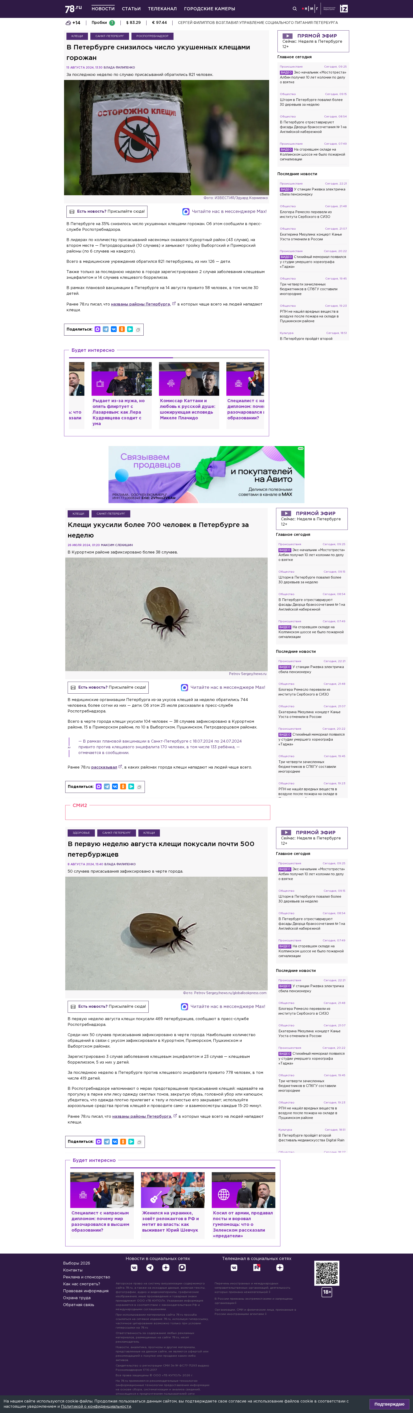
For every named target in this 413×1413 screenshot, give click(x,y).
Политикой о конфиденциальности (96, 1406)
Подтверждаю (389, 1404)
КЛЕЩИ (77, 36)
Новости (103, 9)
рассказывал (104, 767)
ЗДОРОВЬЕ (81, 833)
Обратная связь (78, 1305)
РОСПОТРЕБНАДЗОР (152, 36)
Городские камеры (209, 9)
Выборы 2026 (76, 1263)
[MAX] (97, 329)
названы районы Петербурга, (141, 304)
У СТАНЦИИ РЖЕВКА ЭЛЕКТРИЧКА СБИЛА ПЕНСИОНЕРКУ (231, 22)
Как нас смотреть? (81, 1284)
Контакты (72, 1270)
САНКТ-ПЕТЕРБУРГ (109, 36)
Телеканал (162, 9)
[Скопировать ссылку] (138, 330)
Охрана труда (77, 1298)
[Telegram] (106, 329)
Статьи (131, 9)
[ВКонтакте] (114, 329)
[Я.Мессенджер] (130, 329)
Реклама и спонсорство (86, 1277)
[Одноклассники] (122, 329)
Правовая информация (86, 1291)
